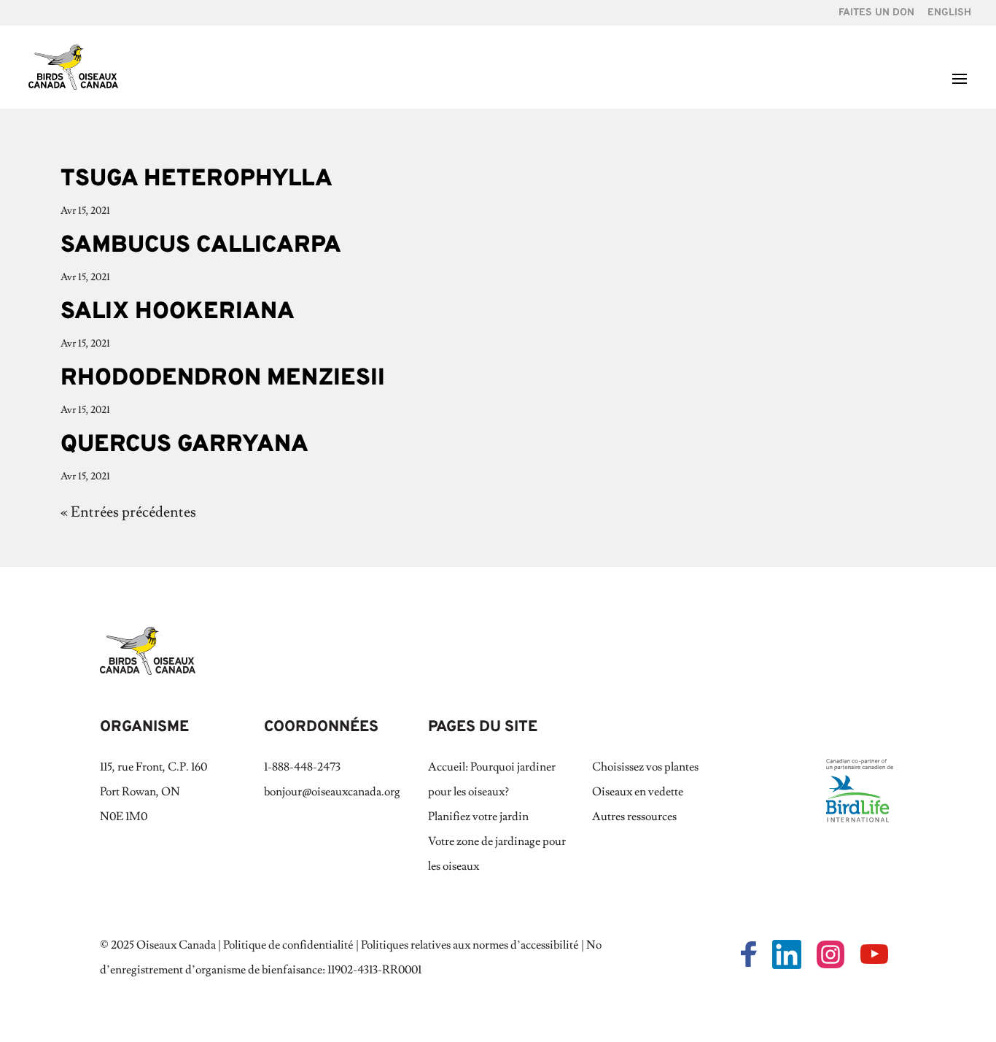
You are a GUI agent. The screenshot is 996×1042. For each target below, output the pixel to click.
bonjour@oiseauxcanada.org (332, 791)
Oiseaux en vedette (637, 791)
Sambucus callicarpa (201, 245)
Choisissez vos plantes (645, 767)
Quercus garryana (184, 445)
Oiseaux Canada (176, 945)
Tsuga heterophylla (196, 179)
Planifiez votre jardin (478, 816)
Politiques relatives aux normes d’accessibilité (470, 945)
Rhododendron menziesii (223, 378)
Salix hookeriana (178, 312)
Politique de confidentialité (288, 945)
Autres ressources (634, 816)
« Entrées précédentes (128, 512)
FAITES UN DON (876, 13)
